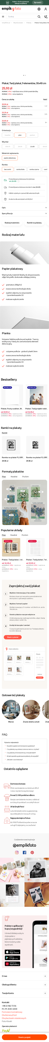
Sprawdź (37, 2)
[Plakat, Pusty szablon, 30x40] (12, 395)
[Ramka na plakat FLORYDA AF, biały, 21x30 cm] (37, 445)
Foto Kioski (7, 1021)
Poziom (25, 476)
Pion (4, 476)
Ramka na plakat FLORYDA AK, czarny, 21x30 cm (23, 457)
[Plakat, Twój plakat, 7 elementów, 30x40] (37, 547)
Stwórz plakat (12, 637)
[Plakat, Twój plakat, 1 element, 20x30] (13, 547)
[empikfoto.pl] (11, 9)
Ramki (4, 433)
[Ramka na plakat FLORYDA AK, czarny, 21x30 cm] (13, 445)
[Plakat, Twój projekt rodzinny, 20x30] (36, 395)
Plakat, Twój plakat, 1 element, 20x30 (18, 560)
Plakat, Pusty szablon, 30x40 (12, 409)
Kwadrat (14, 476)
